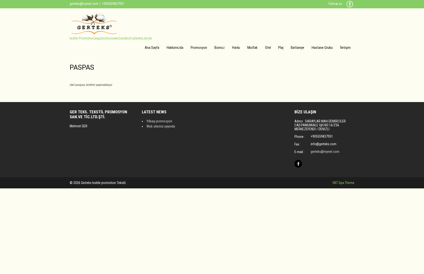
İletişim (345, 47)
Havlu (236, 47)
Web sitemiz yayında (160, 126)
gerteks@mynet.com (84, 4)
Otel (268, 47)
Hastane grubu (322, 47)
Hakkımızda (175, 47)
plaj (280, 47)
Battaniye (297, 47)
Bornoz (219, 47)
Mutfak (252, 47)
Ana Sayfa (152, 47)
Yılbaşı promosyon (159, 121)
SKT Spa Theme (343, 183)
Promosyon (199, 47)
